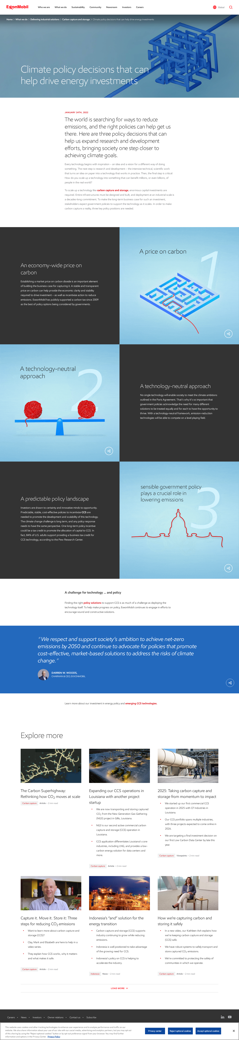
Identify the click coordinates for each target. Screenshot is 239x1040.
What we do (61, 7)
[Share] (228, 334)
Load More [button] (118, 988)
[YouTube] (230, 1017)
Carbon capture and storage (76, 19)
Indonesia (95, 974)
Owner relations (55, 1017)
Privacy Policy (54, 1036)
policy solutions (92, 602)
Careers (140, 7)
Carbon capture (29, 803)
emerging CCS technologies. (141, 703)
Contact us (75, 1017)
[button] (219, 7)
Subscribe (91, 1017)
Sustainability (78, 7)
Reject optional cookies (180, 1031)
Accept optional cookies (208, 1031)
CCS (84, 512)
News (24, 1017)
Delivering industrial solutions (44, 19)
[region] (119, 1031)
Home (10, 19)
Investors (126, 7)
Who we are (44, 7)
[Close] (233, 1030)
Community (95, 7)
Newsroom (111, 7)
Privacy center (155, 1031)
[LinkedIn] (223, 1017)
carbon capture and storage (112, 190)
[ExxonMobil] (19, 7)
